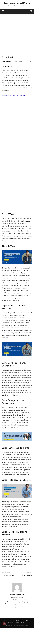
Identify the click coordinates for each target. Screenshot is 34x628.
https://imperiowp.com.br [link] (17, 597)
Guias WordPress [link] (17, 620)
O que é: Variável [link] (27, 575)
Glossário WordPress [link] (21, 622)
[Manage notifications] (4, 623)
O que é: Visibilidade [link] (8, 575)
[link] (17, 3)
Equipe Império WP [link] (7, 61)
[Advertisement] (17, 36)
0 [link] (31, 61)
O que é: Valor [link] (8, 57)
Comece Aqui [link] (7, 620)
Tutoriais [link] (26, 620)
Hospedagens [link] (10, 622)
